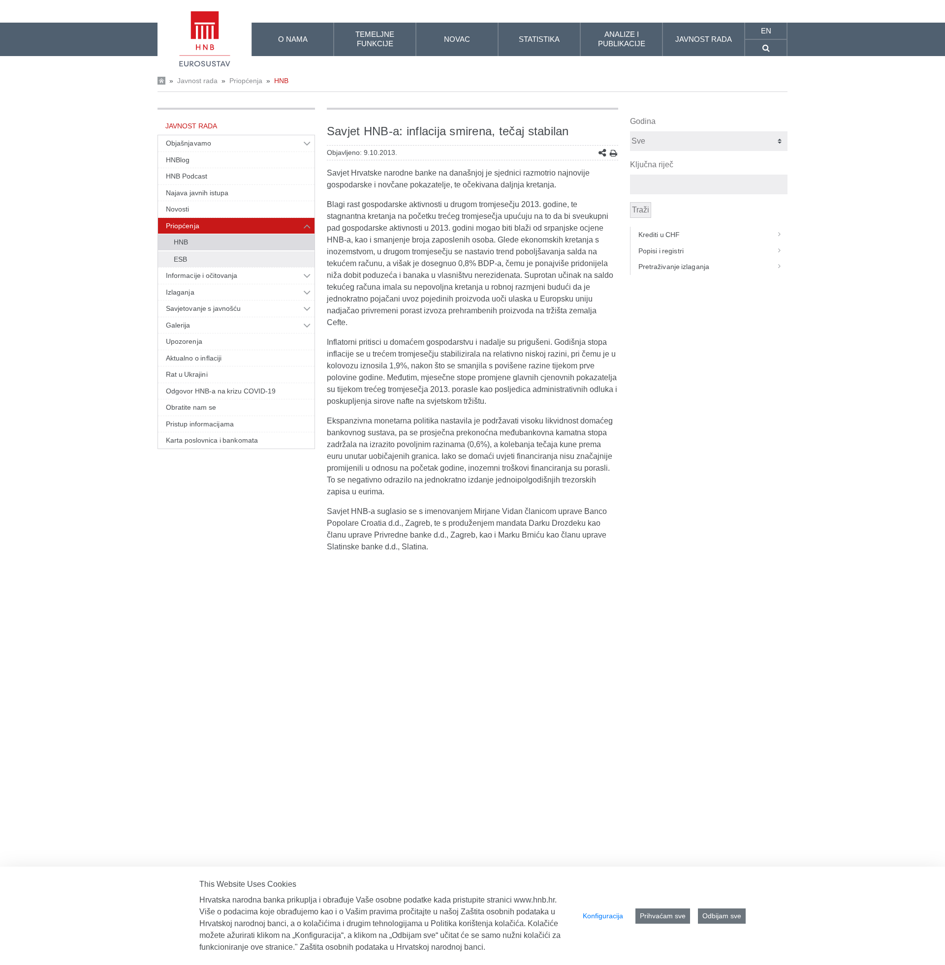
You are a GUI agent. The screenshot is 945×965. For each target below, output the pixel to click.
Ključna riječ (651, 164)
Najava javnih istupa (197, 193)
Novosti (177, 209)
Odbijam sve (721, 916)
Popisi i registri (661, 251)
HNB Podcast (186, 176)
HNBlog (177, 160)
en (766, 31)
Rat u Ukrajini (187, 374)
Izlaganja (180, 292)
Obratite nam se (191, 407)
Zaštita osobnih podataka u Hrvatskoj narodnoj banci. (392, 947)
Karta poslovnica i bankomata (212, 440)
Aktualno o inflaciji (193, 358)
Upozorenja (184, 341)
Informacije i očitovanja (201, 275)
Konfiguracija (603, 916)
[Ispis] (613, 153)
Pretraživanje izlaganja (673, 267)
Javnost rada (197, 81)
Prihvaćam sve (663, 916)
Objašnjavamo (188, 143)
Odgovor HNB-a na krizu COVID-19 (221, 391)
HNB (281, 81)
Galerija (178, 325)
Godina (643, 121)
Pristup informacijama (200, 424)
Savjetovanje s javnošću (203, 308)
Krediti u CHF (659, 235)
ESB (180, 259)
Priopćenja (245, 81)
